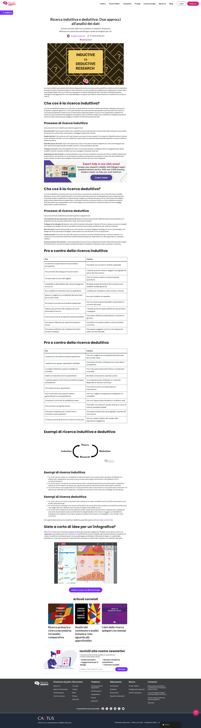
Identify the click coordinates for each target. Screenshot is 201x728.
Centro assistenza (135, 692)
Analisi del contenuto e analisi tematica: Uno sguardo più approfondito (87, 634)
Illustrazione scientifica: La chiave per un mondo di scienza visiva (157, 687)
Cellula (74, 689)
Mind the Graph (50, 532)
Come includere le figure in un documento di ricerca (157, 693)
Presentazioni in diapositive (96, 686)
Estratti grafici (96, 691)
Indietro (8, 12)
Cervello (75, 686)
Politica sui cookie (137, 722)
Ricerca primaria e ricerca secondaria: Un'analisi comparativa (60, 632)
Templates (127, 4)
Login (181, 4)
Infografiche (95, 694)
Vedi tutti (75, 699)
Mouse (74, 696)
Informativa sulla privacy (122, 722)
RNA (74, 692)
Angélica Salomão (78, 36)
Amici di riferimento (60, 689)
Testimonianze (58, 692)
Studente (113, 689)
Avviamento (114, 686)
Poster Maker (114, 4)
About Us (162, 4)
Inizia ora (193, 4)
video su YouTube (106, 520)
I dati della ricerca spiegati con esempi (114, 629)
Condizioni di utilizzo (150, 722)
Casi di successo (59, 696)
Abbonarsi (121, 669)
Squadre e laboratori (117, 696)
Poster (93, 697)
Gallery (103, 4)
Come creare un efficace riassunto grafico (156, 698)
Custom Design (149, 4)
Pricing (137, 4)
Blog (171, 4)
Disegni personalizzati (137, 689)
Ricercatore (114, 692)
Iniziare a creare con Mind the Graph (85, 590)
